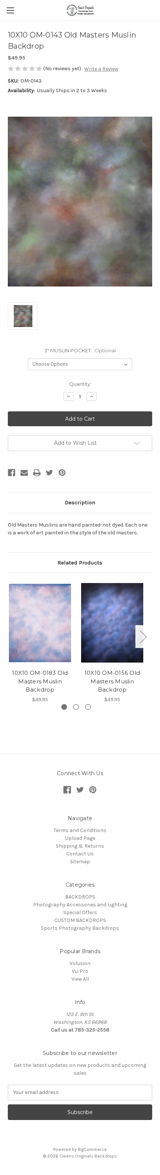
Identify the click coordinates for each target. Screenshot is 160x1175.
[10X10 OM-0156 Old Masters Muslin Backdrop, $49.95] (112, 623)
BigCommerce (92, 1149)
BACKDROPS (80, 897)
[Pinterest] (62, 472)
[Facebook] (11, 472)
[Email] (24, 472)
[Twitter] (49, 472)
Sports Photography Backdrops (80, 928)
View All (80, 979)
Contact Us (80, 854)
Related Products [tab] (80, 562)
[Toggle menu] (10, 10)
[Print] (37, 472)
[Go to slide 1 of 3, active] (64, 707)
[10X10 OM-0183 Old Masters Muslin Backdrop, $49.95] (40, 623)
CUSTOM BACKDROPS (80, 920)
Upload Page (80, 838)
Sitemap (80, 861)
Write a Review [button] (101, 69)
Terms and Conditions (80, 830)
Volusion (80, 963)
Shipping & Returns (80, 846)
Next (142, 636)
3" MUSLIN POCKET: (80, 350)
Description (80, 502)
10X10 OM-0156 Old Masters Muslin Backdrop (112, 681)
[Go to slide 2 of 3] (76, 707)
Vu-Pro (80, 971)
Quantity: (80, 384)
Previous (9, 636)
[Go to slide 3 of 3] (88, 707)
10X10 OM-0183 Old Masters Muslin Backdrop (40, 681)
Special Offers (80, 912)
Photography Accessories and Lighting (80, 905)
